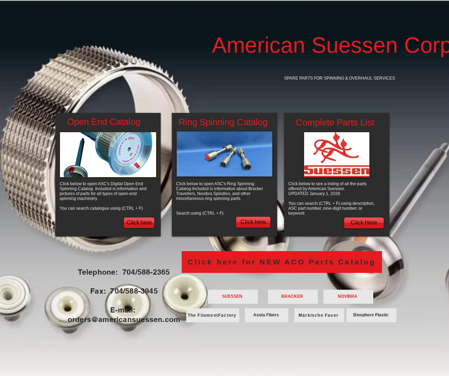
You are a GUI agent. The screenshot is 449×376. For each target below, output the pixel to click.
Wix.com (334, 371)
